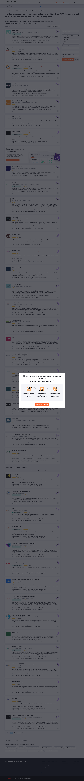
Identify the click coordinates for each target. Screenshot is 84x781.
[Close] (63, 374)
